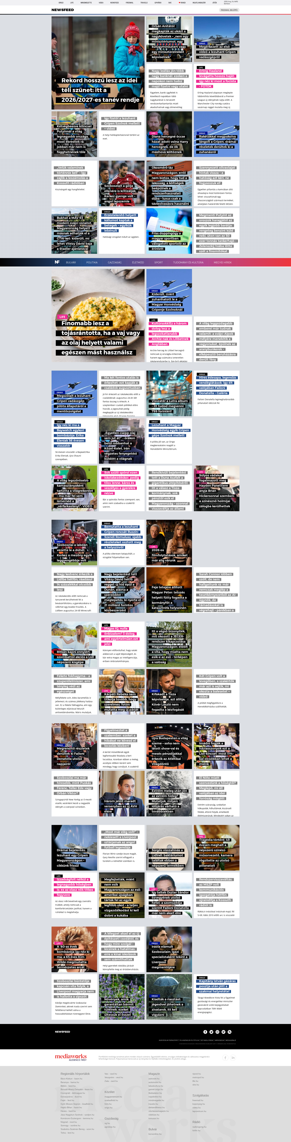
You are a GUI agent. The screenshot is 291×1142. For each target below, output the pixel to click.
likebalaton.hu (155, 1093)
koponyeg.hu (198, 1104)
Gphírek (158, 3)
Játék (214, 3)
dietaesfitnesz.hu (157, 1107)
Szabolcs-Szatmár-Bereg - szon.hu (77, 1129)
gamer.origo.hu (156, 1089)
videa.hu (196, 1107)
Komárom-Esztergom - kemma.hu (77, 1118)
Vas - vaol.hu (111, 1074)
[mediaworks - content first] (71, 1057)
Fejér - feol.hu (67, 1100)
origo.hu (108, 1107)
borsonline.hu (155, 1134)
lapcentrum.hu (199, 1111)
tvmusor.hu (154, 1118)
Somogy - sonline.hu (70, 1125)
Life (72, 3)
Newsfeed (114, 3)
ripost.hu (196, 1074)
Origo (61, 3)
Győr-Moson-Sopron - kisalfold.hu (77, 1104)
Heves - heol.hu (68, 1111)
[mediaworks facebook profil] (225, 1058)
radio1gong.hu (199, 1127)
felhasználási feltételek (189, 1040)
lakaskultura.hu (156, 1086)
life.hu (195, 1081)
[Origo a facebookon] (205, 1032)
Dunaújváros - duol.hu (71, 1096)
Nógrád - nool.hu (69, 1122)
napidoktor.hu (155, 1096)
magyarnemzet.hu (113, 1096)
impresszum (219, 1040)
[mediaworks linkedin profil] (233, 1058)
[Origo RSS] (229, 1032)
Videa (101, 3)
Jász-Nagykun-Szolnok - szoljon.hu (77, 1114)
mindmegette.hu (156, 1100)
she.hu (195, 1084)
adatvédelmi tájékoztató (168, 1040)
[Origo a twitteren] (211, 1032)
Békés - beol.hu (68, 1086)
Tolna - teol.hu (67, 1133)
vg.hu (107, 1123)
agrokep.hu (110, 1127)
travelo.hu (153, 1104)
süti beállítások (207, 1040)
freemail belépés (229, 10)
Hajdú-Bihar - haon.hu (71, 1107)
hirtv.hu (108, 1104)
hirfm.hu (196, 1130)
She (169, 3)
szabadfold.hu (111, 1100)
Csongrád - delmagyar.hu (73, 1093)
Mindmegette (86, 3)
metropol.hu (198, 1077)
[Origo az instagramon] (217, 1032)
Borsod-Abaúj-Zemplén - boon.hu (77, 1089)
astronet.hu (154, 1078)
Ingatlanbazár (199, 3)
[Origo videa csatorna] (223, 1032)
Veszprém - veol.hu (114, 1077)
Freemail (129, 3)
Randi (183, 3)
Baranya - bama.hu (70, 1082)
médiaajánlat (231, 1040)
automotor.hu (155, 1082)
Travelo (143, 3)
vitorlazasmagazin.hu (159, 1111)
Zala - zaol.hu (111, 1081)
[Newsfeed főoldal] (62, 1032)
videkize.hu (154, 1114)
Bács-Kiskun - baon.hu (71, 1078)
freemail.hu (197, 1100)
